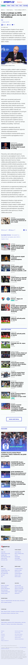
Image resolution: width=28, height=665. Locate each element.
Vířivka (17, 613)
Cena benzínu (22, 600)
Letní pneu (23, 622)
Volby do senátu (4, 558)
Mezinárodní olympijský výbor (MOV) (10, 237)
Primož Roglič (17, 558)
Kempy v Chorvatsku (5, 585)
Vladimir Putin (4, 239)
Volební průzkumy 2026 (5, 553)
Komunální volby (4, 559)
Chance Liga (13, 297)
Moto (21, 5)
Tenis (17, 5)
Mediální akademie (18, 635)
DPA (22, 647)
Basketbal (13, 217)
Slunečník (17, 611)
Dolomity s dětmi (4, 593)
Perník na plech (18, 576)
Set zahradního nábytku (5, 613)
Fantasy (3, 5)
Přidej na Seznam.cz (5, 640)
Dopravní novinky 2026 (19, 588)
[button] (14, 54)
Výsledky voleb (4, 555)
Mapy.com (3, 600)
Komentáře (4, 428)
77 (14, 24)
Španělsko (13, 371)
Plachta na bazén (7, 611)
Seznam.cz (19, 2)
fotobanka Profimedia (5, 648)
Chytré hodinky (13, 624)
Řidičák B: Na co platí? (19, 590)
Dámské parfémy (18, 622)
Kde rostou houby (16, 600)
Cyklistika (13, 243)
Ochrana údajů (17, 632)
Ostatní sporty (14, 142)
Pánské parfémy (20, 624)
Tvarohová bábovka (18, 573)
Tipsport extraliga (14, 351)
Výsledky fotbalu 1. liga (5, 570)
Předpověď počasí (9, 600)
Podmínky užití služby (19, 631)
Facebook (3, 634)
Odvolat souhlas (18, 637)
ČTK (2, 20)
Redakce (2, 631)
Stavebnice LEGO (11, 622)
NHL (2, 576)
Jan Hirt (16, 555)
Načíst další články (14, 419)
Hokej (12, 5)
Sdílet (10, 24)
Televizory (8, 624)
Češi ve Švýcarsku (4, 590)
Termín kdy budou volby (5, 556)
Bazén (2, 611)
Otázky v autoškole (18, 591)
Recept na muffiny (18, 570)
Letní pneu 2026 (18, 585)
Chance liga (3, 568)
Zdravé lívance (17, 571)
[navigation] (2, 2)
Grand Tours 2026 (18, 559)
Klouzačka (21, 611)
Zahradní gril (12, 613)
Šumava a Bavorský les (5, 588)
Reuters (24, 647)
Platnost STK (17, 593)
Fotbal (8, 5)
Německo (13, 403)
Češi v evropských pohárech (6, 602)
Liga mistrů (13, 276)
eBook (4, 24)
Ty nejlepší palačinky (19, 568)
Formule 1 (3, 575)
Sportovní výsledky (15, 341)
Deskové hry (3, 624)
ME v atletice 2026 (4, 573)
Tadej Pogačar (17, 556)
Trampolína (13, 611)
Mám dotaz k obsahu (19, 634)
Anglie (12, 255)
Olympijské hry (15, 235)
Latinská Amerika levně (5, 591)
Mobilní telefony (4, 622)
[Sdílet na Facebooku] (24, 230)
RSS (2, 632)
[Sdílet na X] (26, 230)
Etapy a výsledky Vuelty (19, 553)
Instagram (3, 635)
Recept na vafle (17, 575)
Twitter (2, 637)
